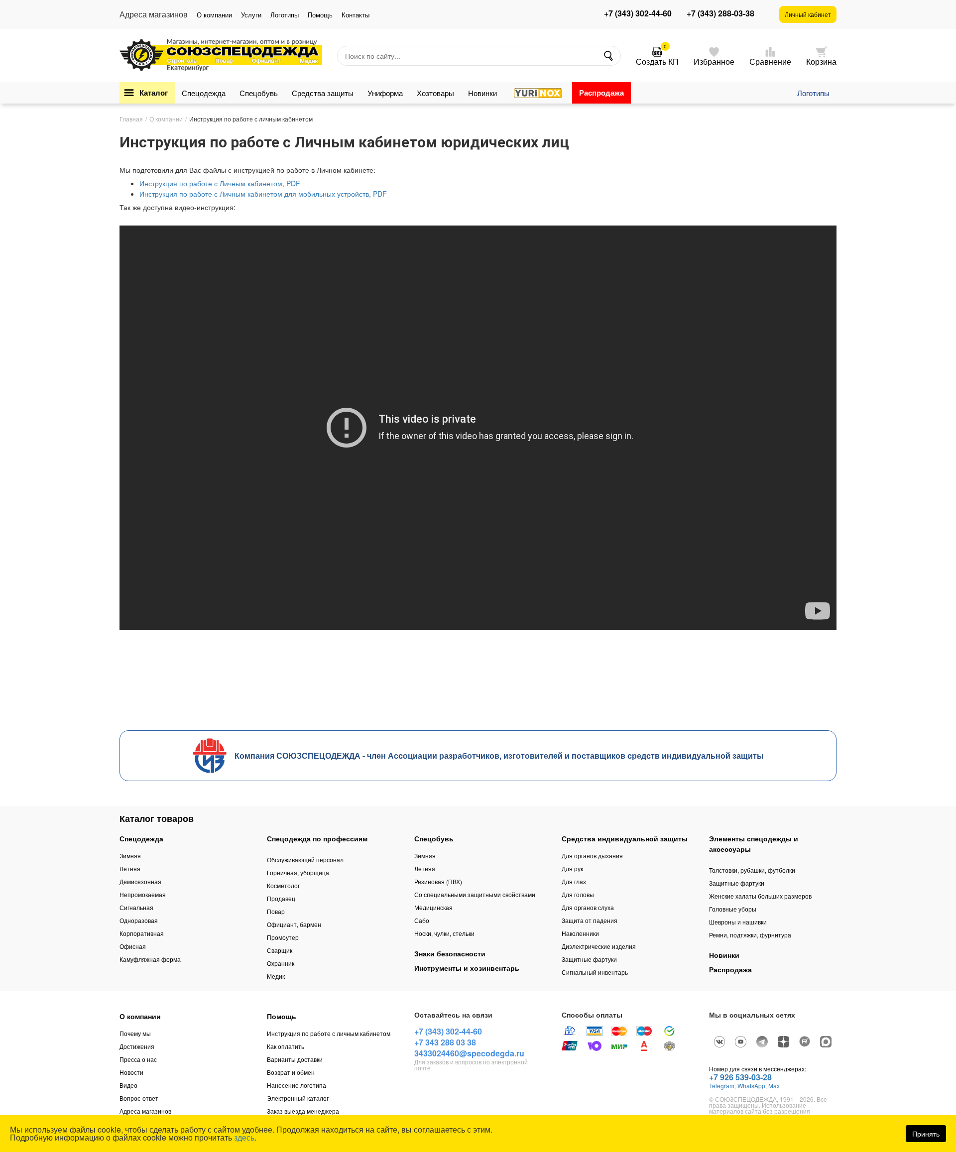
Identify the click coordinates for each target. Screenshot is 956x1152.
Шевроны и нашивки (738, 922)
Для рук (572, 868)
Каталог (153, 92)
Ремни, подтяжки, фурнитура (750, 934)
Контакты (355, 14)
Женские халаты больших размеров (760, 896)
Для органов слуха (588, 907)
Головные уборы (732, 909)
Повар (276, 911)
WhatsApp (751, 1085)
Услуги (251, 14)
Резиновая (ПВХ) (438, 881)
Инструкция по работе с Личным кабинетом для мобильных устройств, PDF (263, 194)
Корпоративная (142, 933)
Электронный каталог (298, 1098)
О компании (214, 14)
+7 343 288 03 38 (445, 1042)
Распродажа (601, 92)
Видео (128, 1085)
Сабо (421, 920)
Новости (131, 1072)
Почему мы (135, 1033)
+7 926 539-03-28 (740, 1077)
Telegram (721, 1085)
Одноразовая (139, 920)
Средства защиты (323, 93)
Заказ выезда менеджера (303, 1111)
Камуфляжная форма (150, 959)
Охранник (280, 963)
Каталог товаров (157, 818)
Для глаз (574, 881)
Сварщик (279, 950)
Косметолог (283, 885)
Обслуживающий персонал (305, 859)
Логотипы (284, 14)
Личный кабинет (808, 14)
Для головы (578, 894)
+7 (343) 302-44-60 (638, 13)
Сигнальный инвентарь (595, 972)
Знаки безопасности (449, 953)
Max (774, 1085)
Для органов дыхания (592, 855)
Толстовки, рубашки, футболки (752, 870)
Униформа (385, 93)
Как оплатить (285, 1046)
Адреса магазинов (145, 1111)
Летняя (130, 868)
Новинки (482, 93)
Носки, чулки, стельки (444, 933)
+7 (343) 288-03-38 (720, 13)
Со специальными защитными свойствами (474, 894)
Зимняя (130, 855)
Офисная (133, 946)
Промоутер (283, 937)
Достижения (137, 1046)
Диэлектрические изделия (599, 946)
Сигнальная (136, 907)
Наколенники (580, 933)
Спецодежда (204, 93)
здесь (244, 1137)
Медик (276, 976)
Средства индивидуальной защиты (625, 838)
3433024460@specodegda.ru (469, 1053)
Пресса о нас (138, 1059)
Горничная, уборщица (298, 872)
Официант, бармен (294, 924)
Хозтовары (435, 93)
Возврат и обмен (291, 1072)
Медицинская (433, 907)
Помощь (320, 14)
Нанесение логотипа (296, 1085)
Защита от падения (589, 920)
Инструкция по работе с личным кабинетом (328, 1033)
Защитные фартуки (589, 959)
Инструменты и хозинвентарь (466, 968)
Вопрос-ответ (139, 1098)
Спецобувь (258, 93)
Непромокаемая (143, 894)
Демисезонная (140, 881)
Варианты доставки (295, 1059)
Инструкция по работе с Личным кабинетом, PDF (219, 183)
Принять (926, 1134)
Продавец (281, 898)
